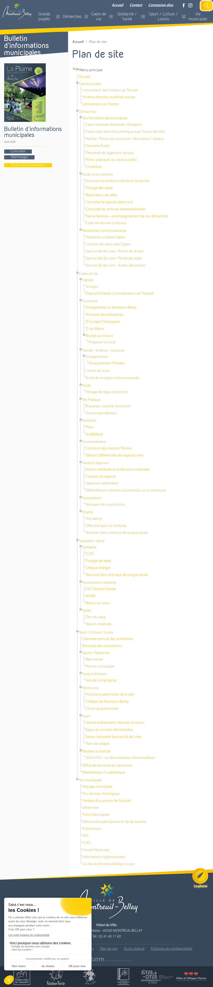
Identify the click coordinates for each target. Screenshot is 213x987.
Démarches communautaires (104, 231)
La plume (200, 886)
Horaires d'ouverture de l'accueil (106, 801)
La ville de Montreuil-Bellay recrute (108, 864)
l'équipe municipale (97, 787)
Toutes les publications (28, 165)
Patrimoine (90, 688)
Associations (92, 498)
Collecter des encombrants (106, 223)
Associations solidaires (99, 583)
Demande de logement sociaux (110, 153)
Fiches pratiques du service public (111, 160)
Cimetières (94, 167)
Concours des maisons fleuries (109, 448)
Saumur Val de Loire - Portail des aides (114, 259)
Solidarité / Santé (127, 16)
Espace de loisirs (94, 674)
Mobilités (89, 421)
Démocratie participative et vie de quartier (114, 822)
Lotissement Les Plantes (100, 104)
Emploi (87, 512)
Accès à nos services (97, 175)
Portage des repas (99, 188)
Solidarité (89, 547)
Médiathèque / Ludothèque (103, 773)
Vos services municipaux (101, 794)
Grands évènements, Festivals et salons (115, 723)
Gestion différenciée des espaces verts (115, 455)
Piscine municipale (100, 667)
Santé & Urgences (95, 463)
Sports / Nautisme (95, 653)
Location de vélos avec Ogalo (108, 244)
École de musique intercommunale (112, 378)
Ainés (86, 386)
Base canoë (94, 660)
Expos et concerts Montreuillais (109, 730)
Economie (90, 301)
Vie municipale (197, 16)
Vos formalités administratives (105, 118)
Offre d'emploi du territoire (106, 526)
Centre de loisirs (98, 371)
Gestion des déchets (101, 413)
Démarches (72, 16)
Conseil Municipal (95, 850)
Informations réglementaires (104, 857)
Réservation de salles (101, 195)
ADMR (90, 596)
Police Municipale (95, 815)
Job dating (94, 519)
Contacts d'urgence (100, 477)
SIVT (85, 836)
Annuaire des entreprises (105, 315)
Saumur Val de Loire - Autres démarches (116, 266)
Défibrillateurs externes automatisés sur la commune (126, 491)
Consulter (18, 151)
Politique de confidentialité (171, 949)
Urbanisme (90, 808)
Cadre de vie (98, 16)
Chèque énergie (98, 568)
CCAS (90, 554)
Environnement (94, 442)
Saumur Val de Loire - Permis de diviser (115, 251)
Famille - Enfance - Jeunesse (103, 351)
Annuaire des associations (105, 505)
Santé (86, 611)
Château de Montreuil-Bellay (107, 702)
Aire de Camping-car (101, 680)
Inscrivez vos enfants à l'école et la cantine (118, 181)
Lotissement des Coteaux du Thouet (110, 90)
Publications (91, 829)
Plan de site (109, 949)
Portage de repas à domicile (107, 392)
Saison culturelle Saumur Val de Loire (113, 737)
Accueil (117, 5)
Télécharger (19, 157)
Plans (90, 427)
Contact (136, 5)
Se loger (92, 287)
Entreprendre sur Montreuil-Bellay (111, 308)
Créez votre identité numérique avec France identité (125, 132)
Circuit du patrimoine (102, 709)
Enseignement (97, 357)
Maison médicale (98, 624)
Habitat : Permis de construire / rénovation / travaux (125, 139)
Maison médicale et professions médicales (118, 470)
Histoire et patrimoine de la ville (110, 695)
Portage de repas (98, 561)
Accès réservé (134, 949)
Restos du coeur (98, 603)
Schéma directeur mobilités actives (108, 97)
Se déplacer (94, 434)
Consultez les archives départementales (116, 209)
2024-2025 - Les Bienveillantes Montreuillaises (120, 758)
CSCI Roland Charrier (101, 589)
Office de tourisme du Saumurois (107, 766)
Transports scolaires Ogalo (105, 237)
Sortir (86, 716)
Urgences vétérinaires (102, 484)
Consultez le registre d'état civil (109, 202)
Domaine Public (98, 146)
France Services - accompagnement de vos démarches (127, 216)
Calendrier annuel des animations (107, 639)
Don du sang (95, 617)
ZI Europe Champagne (103, 322)
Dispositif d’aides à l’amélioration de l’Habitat (120, 294)
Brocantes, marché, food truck (108, 406)
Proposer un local (102, 342)
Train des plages (98, 744)
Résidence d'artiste (96, 751)
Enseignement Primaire (106, 363)
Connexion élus (160, 5)
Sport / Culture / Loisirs (163, 16)
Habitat (87, 280)
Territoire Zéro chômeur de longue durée (117, 533)
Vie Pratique (91, 400)
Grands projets (44, 16)
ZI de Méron (95, 329)
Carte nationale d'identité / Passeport (114, 125)
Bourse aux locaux (99, 336)
